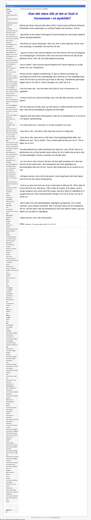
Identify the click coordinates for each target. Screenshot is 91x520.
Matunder (8, 227)
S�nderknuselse (9, 399)
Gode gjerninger (9, 335)
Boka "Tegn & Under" (10, 172)
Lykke (7, 362)
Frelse (7, 307)
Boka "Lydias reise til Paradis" (10, 120)
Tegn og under (9, 256)
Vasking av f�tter (10, 442)
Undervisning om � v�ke (11, 429)
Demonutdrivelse (9, 336)
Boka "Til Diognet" (10, 170)
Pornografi (8, 246)
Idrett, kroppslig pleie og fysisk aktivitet (11, 388)
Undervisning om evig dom (11, 444)
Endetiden (8, 311)
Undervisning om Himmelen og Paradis (12, 371)
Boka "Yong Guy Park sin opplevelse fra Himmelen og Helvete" (12, 183)
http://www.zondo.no (55, 517)
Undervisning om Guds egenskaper (11, 381)
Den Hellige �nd (9, 325)
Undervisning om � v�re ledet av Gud (11, 467)
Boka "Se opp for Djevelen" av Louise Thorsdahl (12, 155)
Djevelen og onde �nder (11, 364)
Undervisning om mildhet (11, 407)
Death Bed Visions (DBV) (11, 187)
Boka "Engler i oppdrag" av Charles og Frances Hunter (12, 61)
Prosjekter (8, 305)
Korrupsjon (8, 221)
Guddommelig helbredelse (11, 15)
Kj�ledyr (8, 219)
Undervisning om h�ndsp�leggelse (10, 385)
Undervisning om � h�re (11, 333)
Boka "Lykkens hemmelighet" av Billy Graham (10, 124)
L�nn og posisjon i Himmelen (10, 473)
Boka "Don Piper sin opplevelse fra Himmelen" (11, 49)
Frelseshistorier (9, 197)
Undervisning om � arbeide (12, 395)
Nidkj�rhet (8, 470)
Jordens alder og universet (12, 211)
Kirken (7, 213)
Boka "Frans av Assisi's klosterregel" (11, 72)
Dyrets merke (9, 189)
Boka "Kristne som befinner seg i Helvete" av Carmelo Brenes (12, 111)
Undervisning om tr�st (11, 490)
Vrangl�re (8, 317)
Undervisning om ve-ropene (12, 366)
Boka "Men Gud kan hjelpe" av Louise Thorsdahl (12, 133)
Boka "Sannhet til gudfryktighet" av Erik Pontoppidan (10, 160)
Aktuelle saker (9, 24)
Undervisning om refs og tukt (12, 456)
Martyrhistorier (9, 225)
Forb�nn (8, 13)
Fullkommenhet (9, 488)
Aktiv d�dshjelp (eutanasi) (12, 22)
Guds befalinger (9, 368)
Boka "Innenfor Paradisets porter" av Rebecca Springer (12, 90)
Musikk (7, 232)
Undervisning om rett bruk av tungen (11, 426)
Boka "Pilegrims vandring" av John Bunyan (12, 149)
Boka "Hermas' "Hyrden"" (11, 75)
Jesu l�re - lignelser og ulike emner (12, 271)
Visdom (7, 476)
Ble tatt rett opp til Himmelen (12, 36)
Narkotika (8, 234)
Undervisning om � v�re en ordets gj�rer (11, 339)
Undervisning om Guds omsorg (11, 485)
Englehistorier (9, 191)
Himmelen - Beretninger (11, 248)
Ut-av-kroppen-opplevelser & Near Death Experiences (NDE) (12, 497)
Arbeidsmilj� (9, 28)
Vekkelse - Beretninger (11, 268)
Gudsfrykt (8, 397)
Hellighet (8, 329)
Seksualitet (8, 274)
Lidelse (7, 193)
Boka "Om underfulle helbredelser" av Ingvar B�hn (11, 138)
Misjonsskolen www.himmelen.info (10, 243)
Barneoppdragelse (10, 401)
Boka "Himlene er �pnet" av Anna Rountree (12, 78)
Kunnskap (8, 478)
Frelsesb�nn (9, 11)
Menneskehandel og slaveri (12, 229)
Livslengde (8, 460)
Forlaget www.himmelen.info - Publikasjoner (12, 261)
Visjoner (7, 264)
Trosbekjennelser (10, 303)
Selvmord (8, 276)
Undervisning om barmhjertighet (9, 410)
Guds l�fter (8, 331)
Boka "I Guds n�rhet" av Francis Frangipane (11, 86)
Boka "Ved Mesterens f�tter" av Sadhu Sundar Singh (11, 177)
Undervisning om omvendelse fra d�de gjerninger (10, 350)
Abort (7, 17)
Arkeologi (8, 252)
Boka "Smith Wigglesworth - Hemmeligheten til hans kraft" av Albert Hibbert (12, 166)
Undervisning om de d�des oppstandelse (12, 392)
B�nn (7, 323)
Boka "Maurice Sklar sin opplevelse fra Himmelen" (11, 129)
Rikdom (7, 319)
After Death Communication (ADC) (12, 19)
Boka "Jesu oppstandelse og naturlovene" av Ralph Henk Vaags (12, 101)
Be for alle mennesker (10, 258)
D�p (7, 346)
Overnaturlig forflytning (11, 236)
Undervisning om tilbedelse (12, 435)
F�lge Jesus (9, 309)
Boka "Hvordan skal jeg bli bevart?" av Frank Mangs (11, 82)
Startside (8, 9)
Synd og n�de (9, 327)
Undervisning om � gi (10, 342)
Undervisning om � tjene (11, 356)
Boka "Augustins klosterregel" (9, 41)
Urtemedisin (8, 291)
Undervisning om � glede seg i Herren (11, 447)
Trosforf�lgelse (9, 287)
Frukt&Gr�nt (9, 199)
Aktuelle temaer (9, 266)
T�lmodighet (9, 205)
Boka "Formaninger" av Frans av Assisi (11, 69)
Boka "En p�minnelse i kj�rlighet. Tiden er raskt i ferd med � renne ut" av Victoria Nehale (11, 55)
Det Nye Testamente (10, 240)
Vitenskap (8, 254)
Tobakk (7, 285)
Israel (7, 207)
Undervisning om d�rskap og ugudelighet (12, 481)
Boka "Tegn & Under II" (11, 174)
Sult (7, 283)
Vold (7, 301)
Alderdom (8, 405)
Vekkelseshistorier (10, 299)
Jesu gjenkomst (9, 209)
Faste (7, 321)
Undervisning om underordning (9, 416)
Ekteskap (8, 403)
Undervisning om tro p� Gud (11, 377)
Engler (7, 374)
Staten (7, 280)
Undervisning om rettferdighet (9, 422)
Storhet (7, 282)
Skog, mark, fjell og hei (11, 278)
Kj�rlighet (8, 315)
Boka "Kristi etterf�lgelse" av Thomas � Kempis (11, 106)
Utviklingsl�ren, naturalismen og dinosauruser (9, 295)
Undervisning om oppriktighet (9, 438)
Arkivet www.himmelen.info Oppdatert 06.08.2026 (11, 31)
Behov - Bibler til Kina (10, 34)
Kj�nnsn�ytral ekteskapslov (9, 216)
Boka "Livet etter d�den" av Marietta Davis (12, 116)
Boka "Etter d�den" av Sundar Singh (11, 65)
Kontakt (7, 501)
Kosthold (8, 223)
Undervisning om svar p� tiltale (11, 453)
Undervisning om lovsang (11, 433)
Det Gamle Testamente (11, 238)
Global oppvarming (10, 201)
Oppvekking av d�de (10, 358)
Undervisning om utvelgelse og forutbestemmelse (12, 463)
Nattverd (8, 440)
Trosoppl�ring (9, 289)
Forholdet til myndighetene (11, 344)
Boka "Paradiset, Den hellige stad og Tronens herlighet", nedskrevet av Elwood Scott (12, 144)
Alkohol (7, 26)
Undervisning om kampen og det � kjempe (12, 492)
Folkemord (8, 195)
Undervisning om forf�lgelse (12, 431)
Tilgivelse (8, 413)
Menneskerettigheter (10, 230)
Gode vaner (8, 203)
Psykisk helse (9, 250)
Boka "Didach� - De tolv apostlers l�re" (11, 45)
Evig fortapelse (9, 360)
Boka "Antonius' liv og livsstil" (12, 38)
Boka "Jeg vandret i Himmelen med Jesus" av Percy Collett (11, 95)
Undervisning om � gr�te (11, 450)
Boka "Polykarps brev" (11, 152)
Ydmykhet (8, 354)
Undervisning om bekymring (12, 419)
